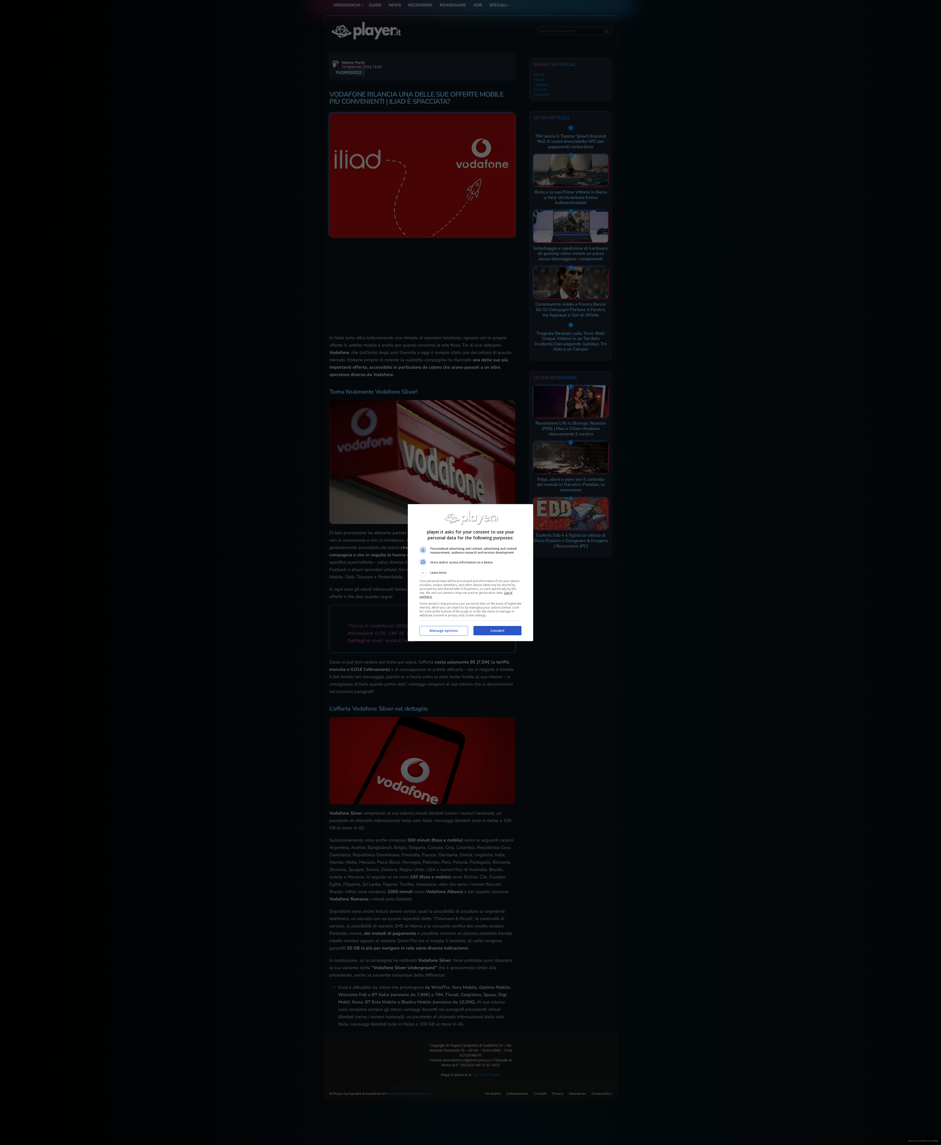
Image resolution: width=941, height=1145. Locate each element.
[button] (470, 572)
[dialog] (470, 572)
